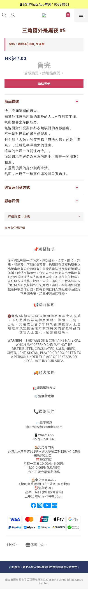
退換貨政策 (46, 396)
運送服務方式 (46, 387)
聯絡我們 (44, 83)
